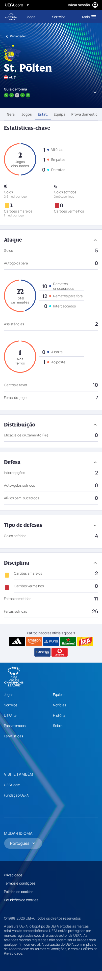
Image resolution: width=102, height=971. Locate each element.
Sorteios (10, 705)
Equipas (59, 694)
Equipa (59, 114)
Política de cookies (18, 891)
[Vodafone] (59, 652)
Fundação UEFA (16, 795)
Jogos (27, 114)
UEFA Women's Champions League (11, 16)
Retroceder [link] (18, 36)
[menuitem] (35, 16)
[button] (88, 16)
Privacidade (13, 875)
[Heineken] (68, 641)
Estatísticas (13, 736)
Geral (11, 114)
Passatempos (15, 725)
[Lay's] (85, 641)
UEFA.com (12, 784)
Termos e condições (19, 883)
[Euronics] (42, 652)
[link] (30, 16)
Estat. (43, 114)
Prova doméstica (85, 114)
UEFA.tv (10, 715)
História (59, 715)
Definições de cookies (21, 899)
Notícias (59, 705)
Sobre (57, 725)
